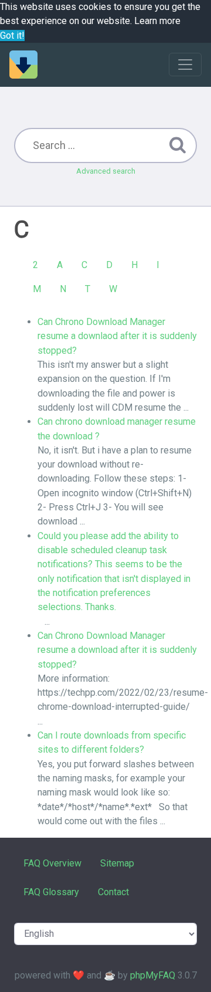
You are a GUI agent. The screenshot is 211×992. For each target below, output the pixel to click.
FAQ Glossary (51, 892)
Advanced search (105, 171)
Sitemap (117, 863)
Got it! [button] (12, 35)
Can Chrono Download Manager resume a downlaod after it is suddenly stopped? (117, 336)
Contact (113, 892)
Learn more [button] (157, 20)
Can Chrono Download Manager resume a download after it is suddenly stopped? (117, 650)
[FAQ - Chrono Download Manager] (23, 65)
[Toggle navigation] (185, 64)
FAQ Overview (52, 863)
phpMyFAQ (152, 975)
